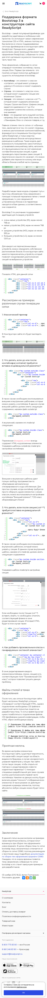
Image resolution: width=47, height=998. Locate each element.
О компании (7, 898)
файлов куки (21, 987)
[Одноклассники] (27, 877)
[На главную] (23, 3)
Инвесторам (7, 926)
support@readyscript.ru (12, 954)
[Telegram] (30, 877)
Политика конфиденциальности (16, 916)
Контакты (6, 902)
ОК (23, 993)
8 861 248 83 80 (9, 949)
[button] (3, 3)
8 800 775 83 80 (9, 945)
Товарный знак (8, 921)
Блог (4, 907)
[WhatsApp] (34, 877)
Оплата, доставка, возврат (14, 912)
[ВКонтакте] (23, 877)
